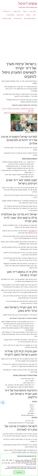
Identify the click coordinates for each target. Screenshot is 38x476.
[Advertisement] (19, 40)
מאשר (19, 472)
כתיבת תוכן (20, 15)
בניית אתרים (6, 11)
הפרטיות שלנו (29, 464)
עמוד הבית (32, 11)
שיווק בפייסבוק (6, 18)
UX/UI (25, 11)
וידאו (34, 15)
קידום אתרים (17, 18)
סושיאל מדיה (10, 15)
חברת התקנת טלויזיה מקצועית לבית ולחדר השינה (19, 113)
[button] (2, 402)
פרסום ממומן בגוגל (30, 18)
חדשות (28, 15)
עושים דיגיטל (27, 3)
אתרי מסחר (16, 11)
